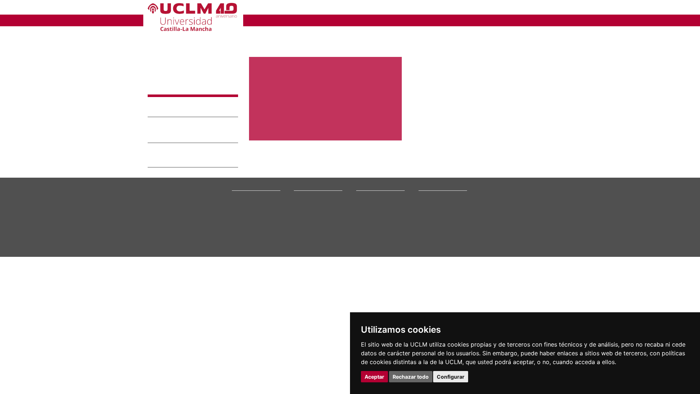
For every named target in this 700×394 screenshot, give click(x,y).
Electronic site (433, 200)
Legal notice (167, 110)
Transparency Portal (253, 209)
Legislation (243, 214)
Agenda (239, 200)
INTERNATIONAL (427, 20)
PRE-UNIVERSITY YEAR (283, 8)
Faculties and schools (378, 186)
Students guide (434, 247)
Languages (367, 209)
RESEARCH (329, 20)
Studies (303, 178)
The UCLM (245, 178)
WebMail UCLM (434, 237)
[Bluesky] (518, 222)
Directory (428, 233)
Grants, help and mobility (320, 205)
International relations (255, 186)
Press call (241, 205)
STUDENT (342, 8)
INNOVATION (375, 20)
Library (426, 186)
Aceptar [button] (374, 377)
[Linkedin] (525, 222)
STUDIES (289, 20)
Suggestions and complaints (435, 207)
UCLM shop (430, 242)
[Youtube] (534, 222)
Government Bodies (253, 195)
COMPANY (382, 8)
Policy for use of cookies (185, 124)
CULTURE (476, 20)
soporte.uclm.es (172, 212)
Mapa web (218, 274)
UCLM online (307, 195)
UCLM (257, 20)
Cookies (180, 268)
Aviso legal (158, 268)
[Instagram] (482, 222)
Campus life (306, 200)
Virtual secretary (436, 195)
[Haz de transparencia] (497, 188)
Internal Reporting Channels (437, 217)
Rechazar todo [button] (411, 377)
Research (366, 195)
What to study (308, 186)
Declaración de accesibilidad (175, 274)
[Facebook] (510, 222)
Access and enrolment (317, 191)
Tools (546, 8)
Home (255, 34)
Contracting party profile (444, 223)
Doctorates (367, 200)
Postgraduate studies (378, 205)
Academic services (313, 214)
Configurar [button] (450, 377)
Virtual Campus (434, 191)
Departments (370, 191)
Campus (240, 191)
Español (518, 8)
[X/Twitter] (502, 222)
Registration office (437, 228)
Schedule (303, 209)
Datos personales (209, 268)
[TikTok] (493, 222)
